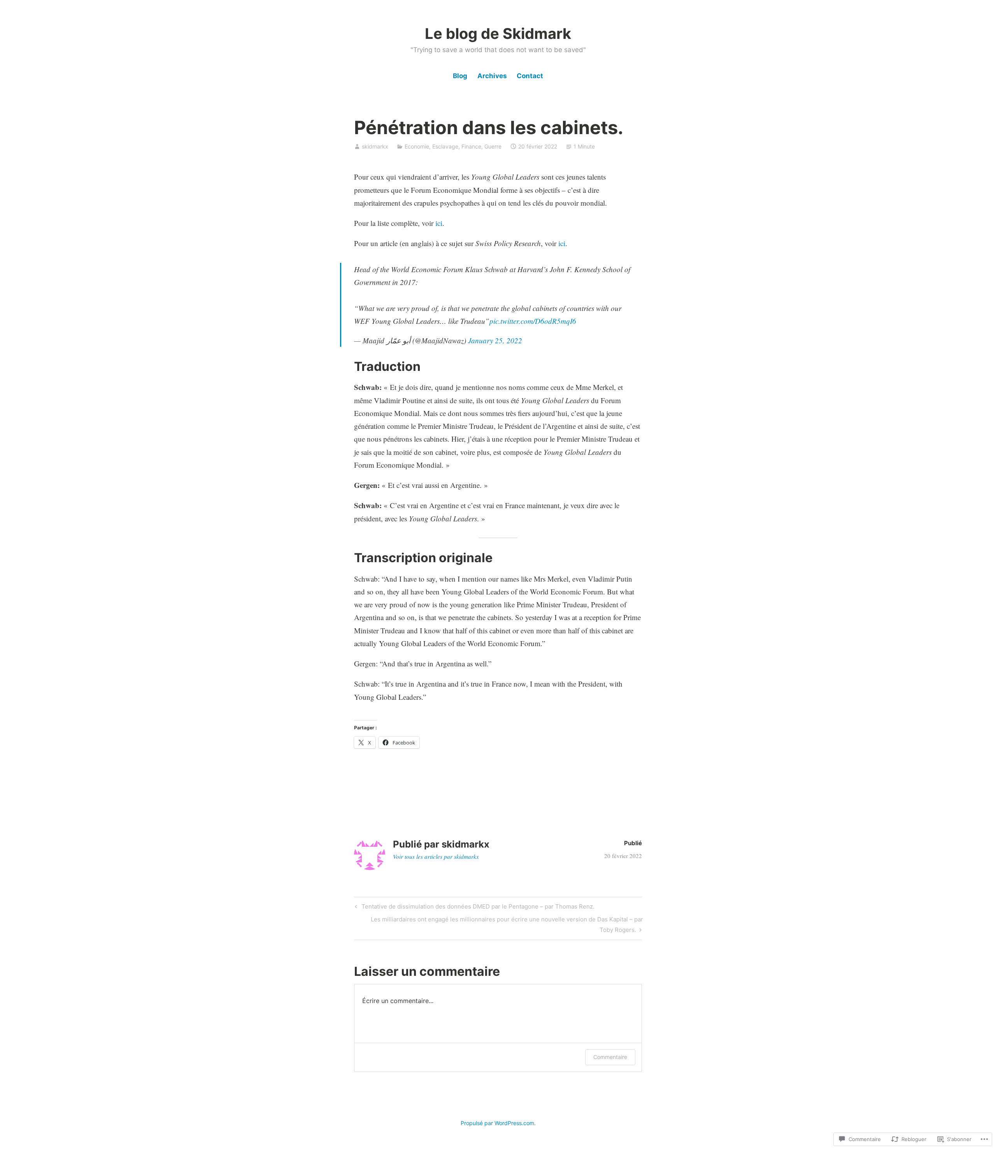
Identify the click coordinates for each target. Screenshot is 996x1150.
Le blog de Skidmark (498, 33)
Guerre (493, 146)
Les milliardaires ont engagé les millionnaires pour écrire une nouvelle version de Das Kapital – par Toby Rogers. (498, 924)
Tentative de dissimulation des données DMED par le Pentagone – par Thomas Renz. (473, 907)
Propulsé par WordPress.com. (498, 1123)
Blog (460, 76)
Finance (471, 146)
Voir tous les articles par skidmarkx (436, 856)
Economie (417, 146)
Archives (492, 76)
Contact (530, 76)
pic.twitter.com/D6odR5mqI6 (532, 321)
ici (438, 223)
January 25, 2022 (495, 340)
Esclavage (445, 146)
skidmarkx (375, 146)
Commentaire (610, 1057)
